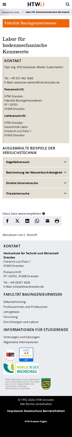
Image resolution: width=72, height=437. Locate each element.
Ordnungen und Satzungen (21, 337)
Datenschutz (33, 411)
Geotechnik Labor (11, 12)
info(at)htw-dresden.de (28, 287)
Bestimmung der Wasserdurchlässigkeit (34, 172)
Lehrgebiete (11, 312)
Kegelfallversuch (18, 162)
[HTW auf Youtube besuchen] (49, 428)
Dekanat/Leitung (14, 302)
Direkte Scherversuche (22, 183)
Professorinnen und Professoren (25, 307)
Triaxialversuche (17, 193)
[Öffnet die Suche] (67, 4)
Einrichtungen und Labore (20, 322)
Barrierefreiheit (54, 411)
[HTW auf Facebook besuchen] (42, 428)
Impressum (15, 411)
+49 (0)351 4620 (19, 282)
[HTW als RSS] (22, 428)
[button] (43, 213)
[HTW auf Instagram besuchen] (29, 428)
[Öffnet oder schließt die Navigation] (4, 4)
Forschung (10, 317)
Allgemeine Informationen (20, 342)
